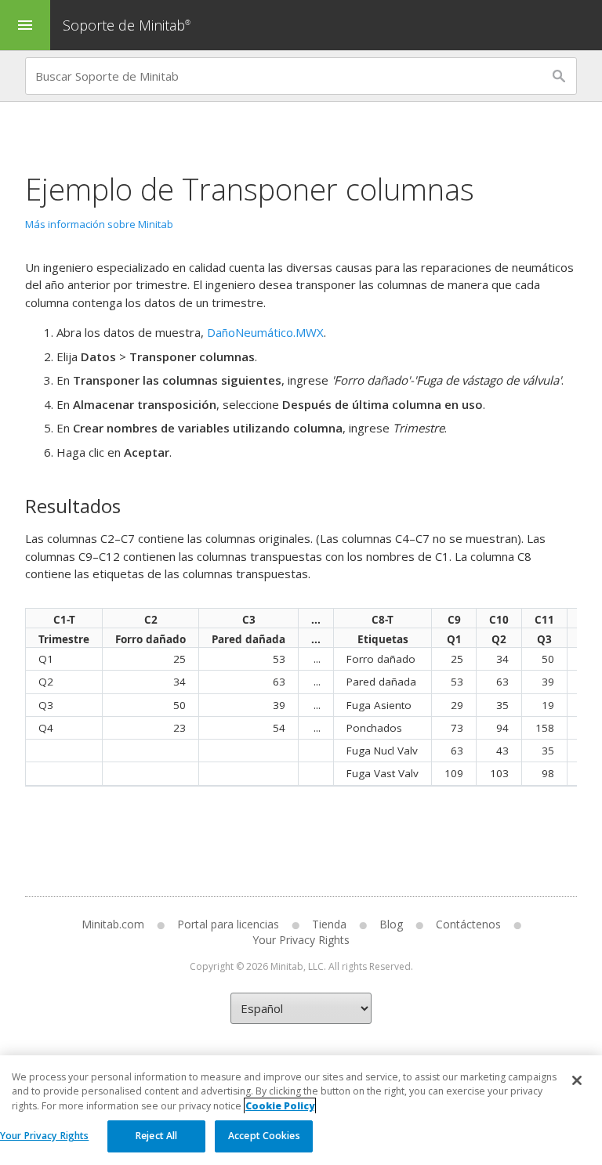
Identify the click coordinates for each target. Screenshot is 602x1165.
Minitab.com (113, 924)
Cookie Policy (279, 1106)
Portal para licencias (228, 924)
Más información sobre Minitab (99, 224)
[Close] (577, 1080)
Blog (391, 924)
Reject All (156, 1135)
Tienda (329, 924)
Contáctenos (468, 924)
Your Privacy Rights (44, 1135)
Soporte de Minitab (126, 25)
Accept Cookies (264, 1135)
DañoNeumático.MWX (265, 332)
